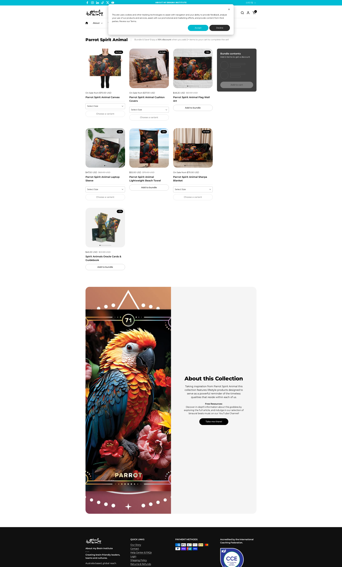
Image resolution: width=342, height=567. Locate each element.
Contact (134, 548)
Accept (198, 28)
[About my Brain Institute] (94, 12)
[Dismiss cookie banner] (229, 9)
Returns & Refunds (140, 564)
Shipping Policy (138, 560)
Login (133, 556)
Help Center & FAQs (141, 552)
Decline (219, 28)
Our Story (135, 545)
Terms (133, 21)
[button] (242, 12)
